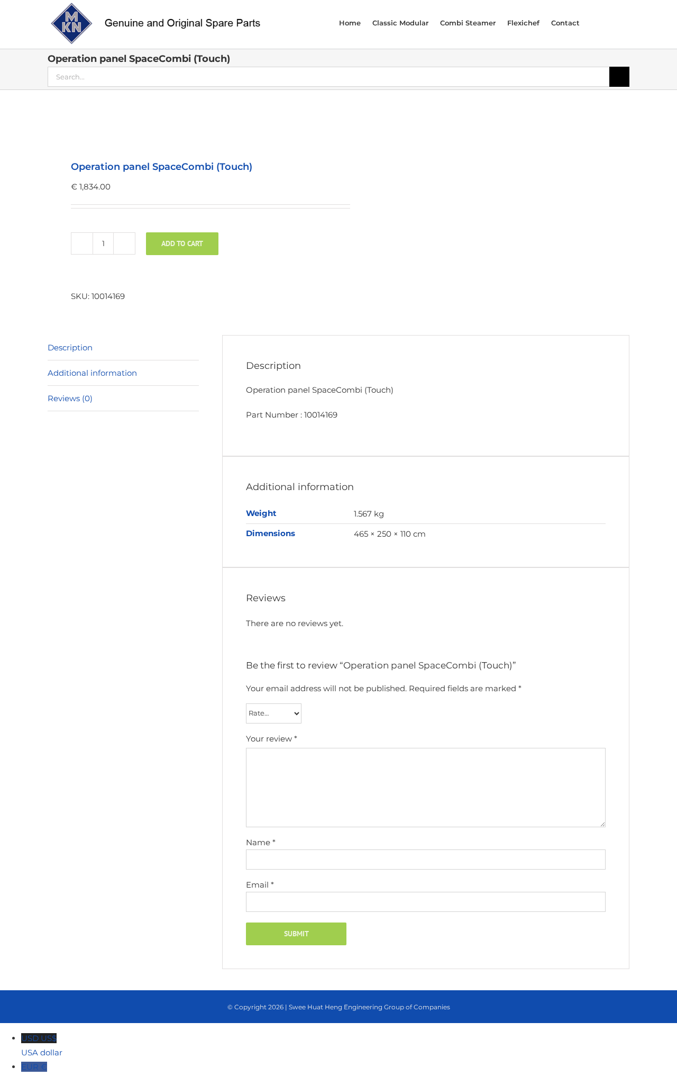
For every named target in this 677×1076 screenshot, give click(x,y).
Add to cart (182, 243)
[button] (615, 22)
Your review (271, 739)
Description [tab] (70, 347)
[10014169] (187, 126)
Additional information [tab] (92, 373)
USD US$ (41, 1045)
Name (261, 842)
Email (260, 885)
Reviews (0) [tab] (70, 398)
